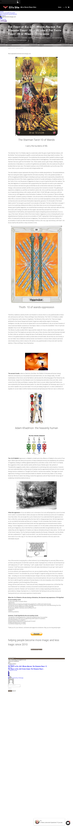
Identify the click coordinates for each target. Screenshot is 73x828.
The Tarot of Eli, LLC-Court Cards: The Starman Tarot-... (26, 669)
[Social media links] (17, 1)
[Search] (66, 7)
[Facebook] (8, 671)
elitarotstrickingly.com (36, 649)
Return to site (13, 670)
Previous (11, 665)
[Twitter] (8, 673)
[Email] (8, 675)
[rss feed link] (8, 678)
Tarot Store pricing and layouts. (8, 14)
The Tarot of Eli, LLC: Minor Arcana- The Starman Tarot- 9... (27, 666)
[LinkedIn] (8, 674)
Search (4, 15)
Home (1, 11)
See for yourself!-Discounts (7, 13)
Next (9, 667)
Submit (10, 690)
